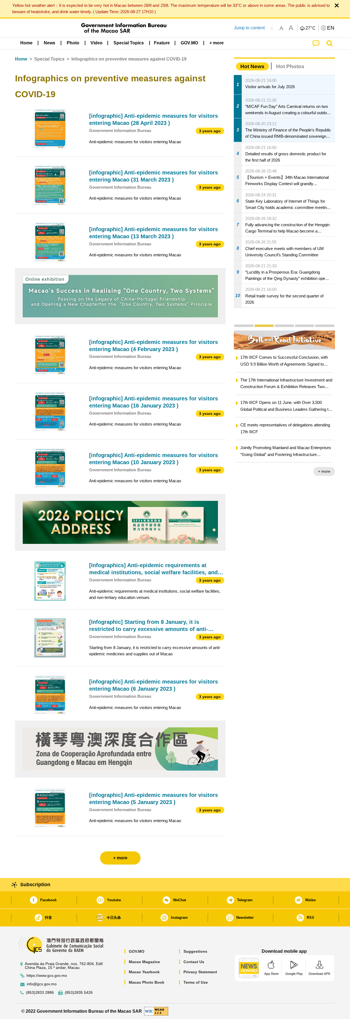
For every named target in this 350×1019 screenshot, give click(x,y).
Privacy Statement (200, 972)
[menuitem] (49, 43)
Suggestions (195, 951)
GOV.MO (136, 951)
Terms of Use (195, 982)
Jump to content (249, 27)
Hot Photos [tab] (290, 66)
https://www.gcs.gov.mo (47, 976)
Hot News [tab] (252, 66)
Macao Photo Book (146, 982)
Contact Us (193, 962)
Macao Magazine (144, 962)
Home (21, 59)
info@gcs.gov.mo (42, 984)
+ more (324, 471)
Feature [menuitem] (162, 43)
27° (310, 28)
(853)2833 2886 (40, 993)
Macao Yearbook (144, 972)
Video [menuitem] (97, 43)
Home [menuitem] (26, 43)
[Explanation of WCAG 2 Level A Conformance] (156, 1011)
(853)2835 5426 (79, 993)
